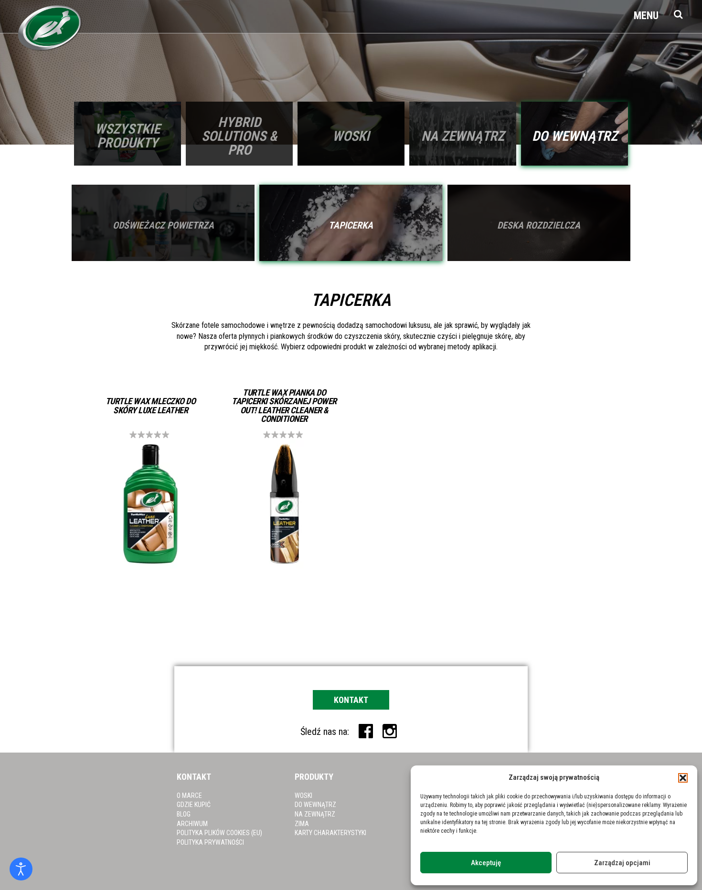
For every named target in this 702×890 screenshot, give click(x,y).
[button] (683, 778)
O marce (189, 795)
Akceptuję (486, 863)
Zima (302, 823)
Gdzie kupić (194, 804)
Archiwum (192, 823)
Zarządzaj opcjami (622, 863)
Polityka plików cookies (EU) (219, 833)
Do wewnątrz (315, 804)
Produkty (314, 777)
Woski (303, 795)
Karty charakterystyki (330, 833)
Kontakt (351, 700)
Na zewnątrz (315, 814)
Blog (184, 814)
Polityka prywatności (210, 842)
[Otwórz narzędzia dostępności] (21, 869)
